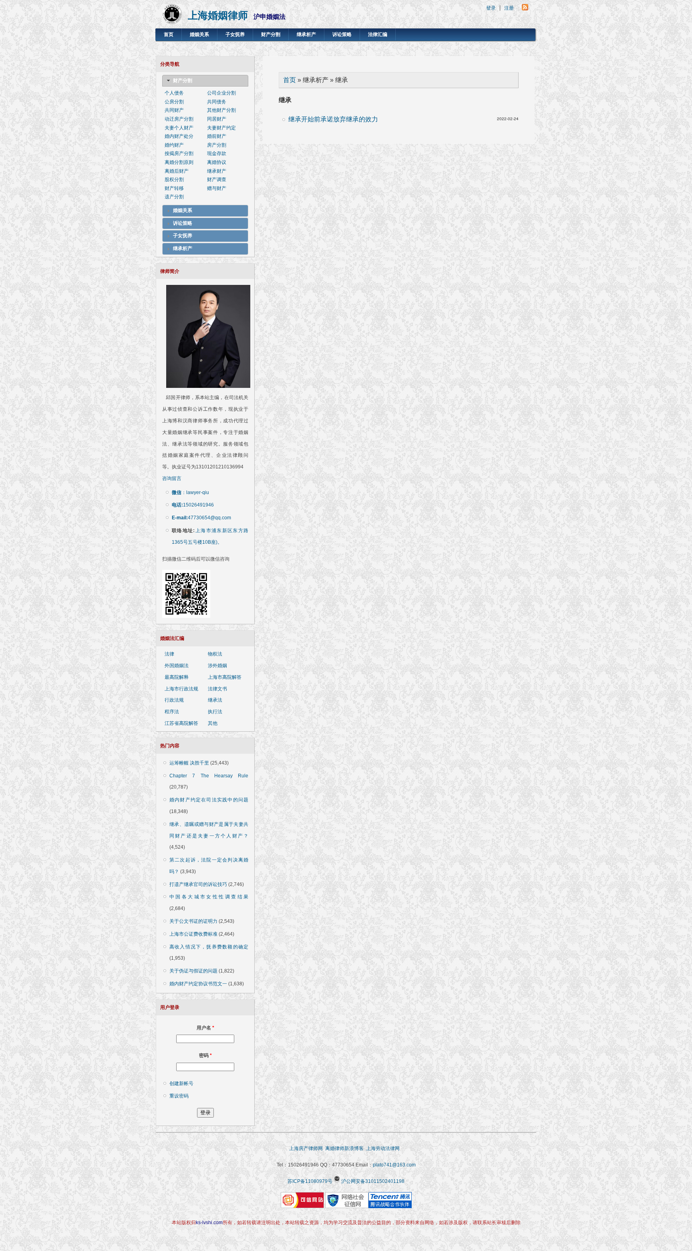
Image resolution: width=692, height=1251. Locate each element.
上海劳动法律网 (384, 1148)
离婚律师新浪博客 (344, 1148)
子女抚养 (235, 34)
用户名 (205, 1028)
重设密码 (179, 1096)
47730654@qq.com (201, 518)
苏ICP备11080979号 (310, 1181)
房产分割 (216, 145)
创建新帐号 (181, 1083)
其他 (212, 723)
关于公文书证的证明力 (193, 921)
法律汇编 (377, 34)
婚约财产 (174, 145)
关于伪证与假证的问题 (193, 971)
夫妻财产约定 (221, 128)
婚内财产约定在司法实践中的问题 (208, 800)
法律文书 (217, 689)
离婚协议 (216, 162)
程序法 (172, 711)
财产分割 (270, 34)
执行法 (215, 711)
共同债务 (216, 102)
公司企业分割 (221, 93)
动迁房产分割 (179, 119)
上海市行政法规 (181, 689)
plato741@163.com (394, 1165)
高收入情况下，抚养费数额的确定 (208, 947)
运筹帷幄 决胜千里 (189, 763)
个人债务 (174, 93)
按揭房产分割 (179, 153)
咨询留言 (171, 478)
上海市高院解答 (224, 677)
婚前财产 (216, 136)
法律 (169, 654)
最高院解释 (177, 677)
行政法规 (174, 700)
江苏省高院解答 (181, 723)
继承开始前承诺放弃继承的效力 (333, 118)
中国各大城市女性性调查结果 (208, 897)
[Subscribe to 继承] (525, 8)
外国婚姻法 (177, 665)
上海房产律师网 (306, 1148)
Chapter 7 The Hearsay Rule (208, 776)
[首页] (172, 21)
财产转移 (174, 188)
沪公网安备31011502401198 (372, 1181)
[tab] (205, 81)
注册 (509, 8)
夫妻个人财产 (179, 128)
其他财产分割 (221, 110)
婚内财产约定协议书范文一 (198, 984)
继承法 (215, 700)
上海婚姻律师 (218, 15)
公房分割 (174, 102)
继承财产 (216, 171)
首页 (168, 34)
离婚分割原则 (179, 162)
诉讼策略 (342, 34)
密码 (205, 1055)
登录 (491, 8)
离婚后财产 (177, 171)
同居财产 (216, 119)
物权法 (215, 654)
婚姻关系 (199, 34)
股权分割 (174, 179)
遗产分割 (174, 197)
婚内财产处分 (179, 136)
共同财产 (174, 110)
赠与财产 (216, 188)
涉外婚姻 (217, 665)
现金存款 (216, 153)
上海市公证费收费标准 (193, 934)
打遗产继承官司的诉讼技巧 (198, 884)
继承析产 (306, 34)
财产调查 (216, 179)
